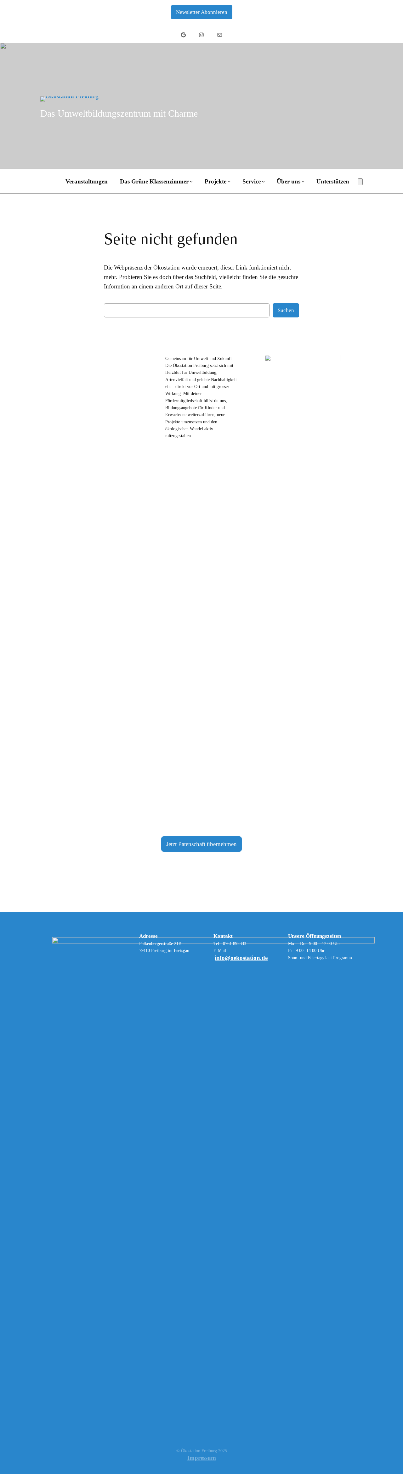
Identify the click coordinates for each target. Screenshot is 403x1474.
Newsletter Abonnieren (201, 12)
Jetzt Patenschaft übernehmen (201, 844)
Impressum (201, 1457)
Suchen (286, 310)
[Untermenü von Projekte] (229, 181)
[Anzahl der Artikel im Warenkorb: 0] (360, 181)
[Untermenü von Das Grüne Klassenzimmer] (191, 181)
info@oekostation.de (241, 958)
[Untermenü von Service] (263, 181)
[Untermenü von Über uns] (303, 181)
